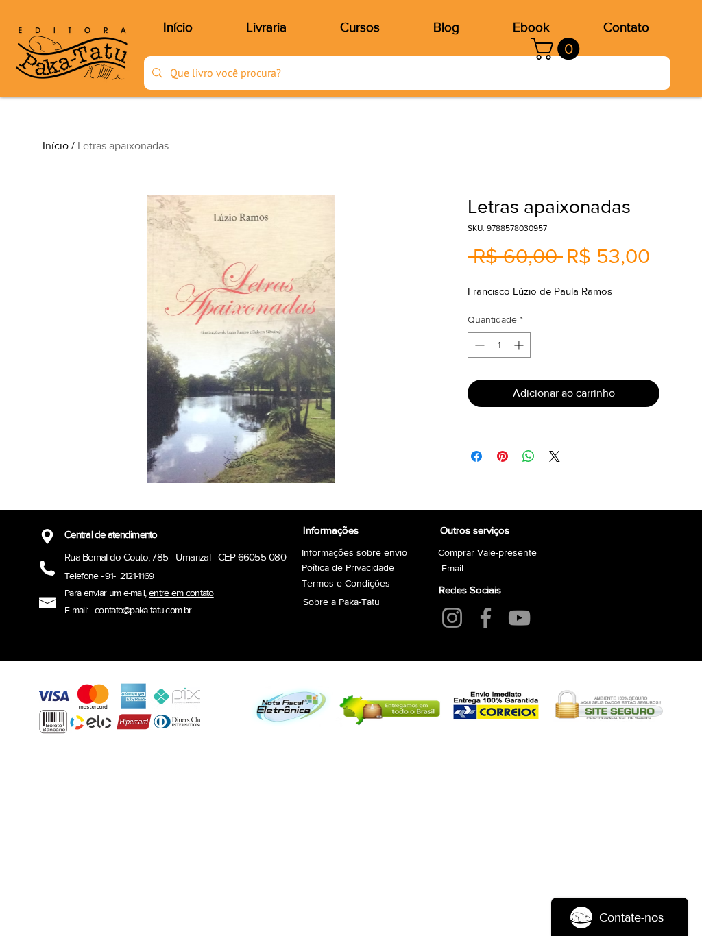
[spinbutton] (499, 345)
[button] (558, 49)
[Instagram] (452, 617)
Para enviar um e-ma (103, 592)
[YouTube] (519, 617)
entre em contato (181, 592)
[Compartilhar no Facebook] (476, 456)
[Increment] (520, 345)
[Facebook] (485, 617)
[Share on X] (554, 456)
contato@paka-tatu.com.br (143, 609)
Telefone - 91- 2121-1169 (109, 575)
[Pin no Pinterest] (502, 456)
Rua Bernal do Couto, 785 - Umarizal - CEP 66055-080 (175, 557)
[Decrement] (478, 345)
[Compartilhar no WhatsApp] (528, 456)
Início (56, 145)
